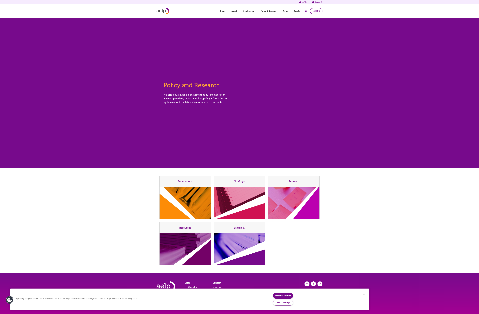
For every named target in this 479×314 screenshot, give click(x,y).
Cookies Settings (283, 303)
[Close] (364, 294)
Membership (248, 11)
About (234, 11)
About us (217, 287)
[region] (189, 299)
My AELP (304, 2)
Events (297, 11)
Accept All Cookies (283, 296)
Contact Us (318, 2)
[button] (10, 300)
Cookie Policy (191, 287)
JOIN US (316, 11)
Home (223, 11)
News (285, 11)
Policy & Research (268, 11)
